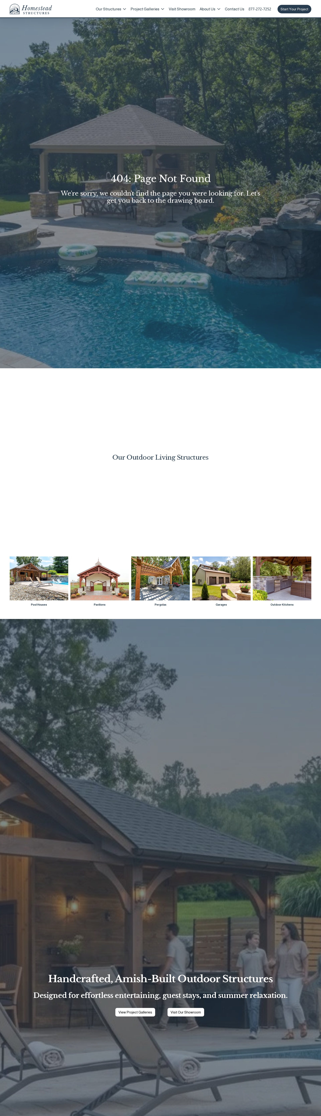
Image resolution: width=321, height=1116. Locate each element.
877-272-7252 (259, 9)
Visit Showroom (182, 9)
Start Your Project (294, 9)
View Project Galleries (135, 1012)
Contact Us (234, 9)
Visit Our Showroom (186, 1012)
